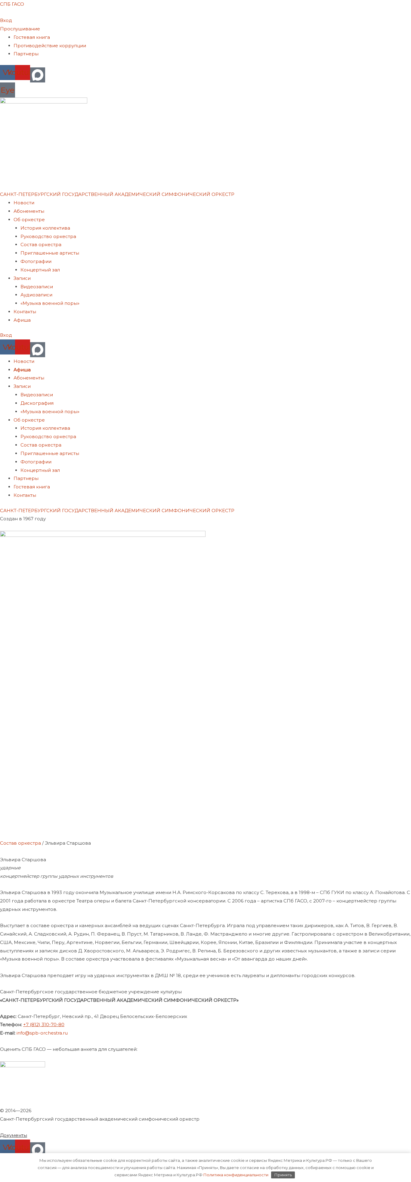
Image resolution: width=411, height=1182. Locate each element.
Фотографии (35, 261)
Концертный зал (40, 270)
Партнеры (26, 54)
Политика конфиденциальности (235, 1174)
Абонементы (29, 211)
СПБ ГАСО (12, 4)
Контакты (25, 311)
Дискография (37, 403)
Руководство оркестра (48, 236)
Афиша (22, 320)
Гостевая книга (32, 37)
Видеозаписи (36, 286)
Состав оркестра (40, 244)
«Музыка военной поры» (49, 303)
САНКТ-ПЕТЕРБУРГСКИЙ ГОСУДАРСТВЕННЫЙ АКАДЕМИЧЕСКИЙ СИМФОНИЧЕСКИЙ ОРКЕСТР (117, 194)
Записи (22, 278)
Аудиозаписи (36, 295)
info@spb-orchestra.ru (42, 1033)
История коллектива (45, 228)
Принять (283, 1174)
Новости (24, 203)
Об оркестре (29, 219)
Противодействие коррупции (50, 45)
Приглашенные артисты (49, 253)
